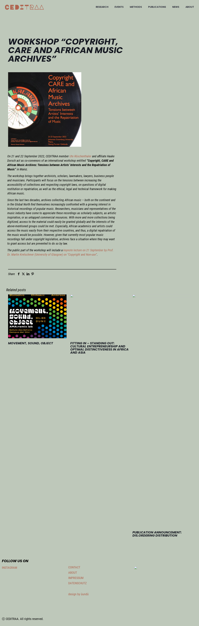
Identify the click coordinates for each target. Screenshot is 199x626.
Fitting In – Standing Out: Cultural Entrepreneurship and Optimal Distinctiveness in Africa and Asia (99, 348)
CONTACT (74, 567)
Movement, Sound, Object (30, 343)
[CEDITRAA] (24, 7)
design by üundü (78, 594)
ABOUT (72, 572)
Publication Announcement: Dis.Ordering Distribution (157, 534)
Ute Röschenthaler (80, 156)
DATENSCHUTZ (77, 583)
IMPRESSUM (75, 578)
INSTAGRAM (9, 567)
